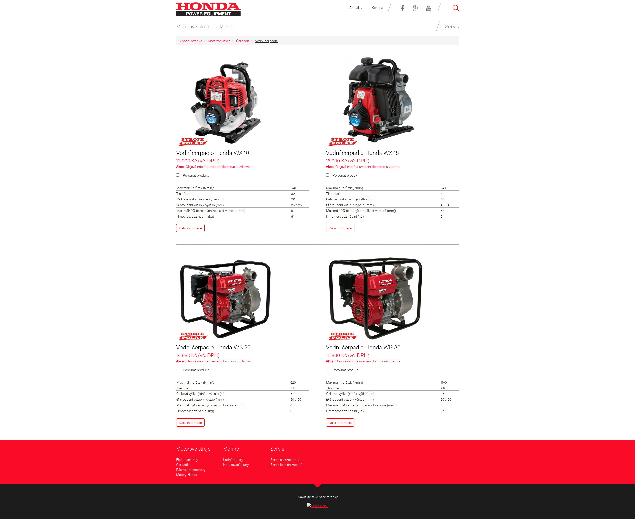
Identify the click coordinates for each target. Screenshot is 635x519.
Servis (277, 448)
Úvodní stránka (191, 40)
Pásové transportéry (190, 469)
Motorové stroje (219, 40)
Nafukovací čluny (236, 464)
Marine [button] (227, 26)
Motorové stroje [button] (193, 26)
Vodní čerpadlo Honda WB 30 (363, 347)
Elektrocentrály (187, 459)
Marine (231, 448)
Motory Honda (186, 474)
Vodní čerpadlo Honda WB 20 (213, 347)
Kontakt (377, 7)
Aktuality (355, 7)
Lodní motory (233, 459)
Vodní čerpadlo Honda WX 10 (212, 152)
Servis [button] (452, 26)
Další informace (190, 228)
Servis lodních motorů (286, 464)
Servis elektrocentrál (285, 459)
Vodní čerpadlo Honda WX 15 (362, 152)
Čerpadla (243, 40)
